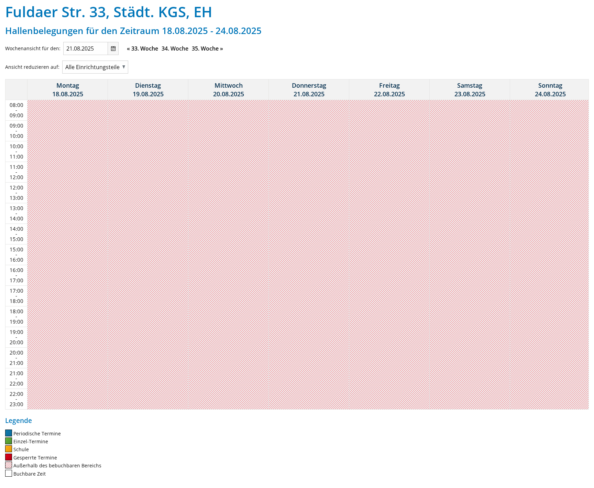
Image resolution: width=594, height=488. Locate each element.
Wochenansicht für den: (32, 48)
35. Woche (207, 48)
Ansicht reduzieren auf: (32, 67)
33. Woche (142, 48)
